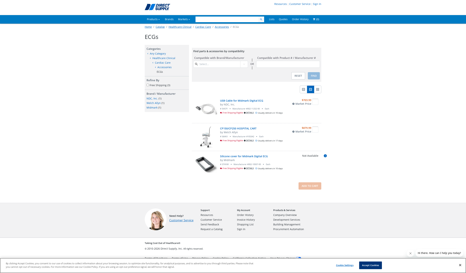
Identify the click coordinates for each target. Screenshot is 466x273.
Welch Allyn (154, 103)
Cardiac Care (203, 27)
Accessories (222, 27)
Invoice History (246, 219)
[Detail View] (310, 89)
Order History (245, 215)
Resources (280, 4)
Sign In (317, 4)
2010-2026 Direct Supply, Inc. (165, 248)
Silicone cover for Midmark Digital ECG (244, 156)
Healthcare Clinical (180, 27)
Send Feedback (210, 224)
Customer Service (300, 4)
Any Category (158, 53)
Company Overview (285, 215)
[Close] (460, 265)
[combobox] (220, 64)
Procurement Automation (288, 229)
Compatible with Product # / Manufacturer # (286, 58)
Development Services (286, 219)
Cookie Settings (345, 265)
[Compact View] (303, 89)
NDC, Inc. (152, 98)
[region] (233, 265)
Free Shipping (160, 85)
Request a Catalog (212, 229)
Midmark (152, 107)
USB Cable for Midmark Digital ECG (241, 100)
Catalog (160, 27)
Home (148, 27)
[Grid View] (317, 89)
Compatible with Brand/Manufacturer (219, 58)
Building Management (286, 224)
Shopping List (245, 224)
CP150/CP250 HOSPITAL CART (238, 128)
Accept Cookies (370, 265)
